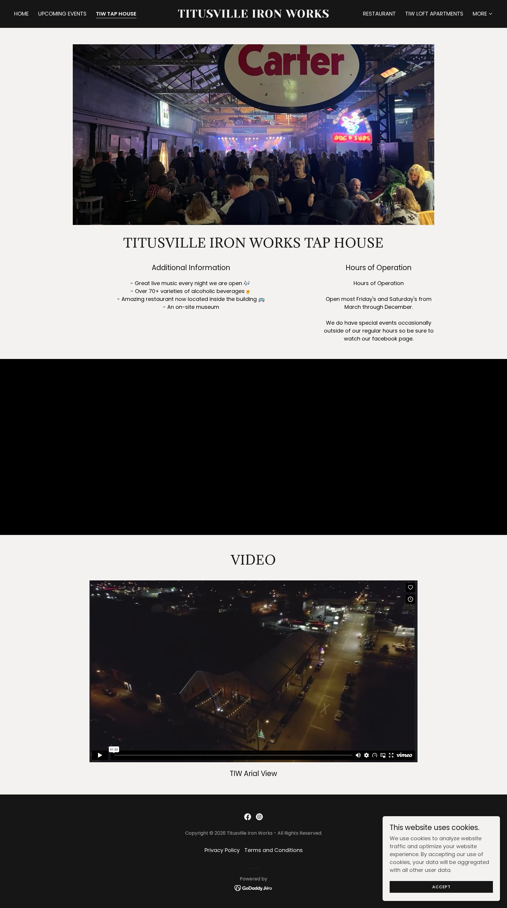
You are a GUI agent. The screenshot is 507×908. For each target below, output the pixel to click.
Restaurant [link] (379, 13)
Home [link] (21, 13)
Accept (441, 887)
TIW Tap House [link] (116, 13)
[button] (483, 13)
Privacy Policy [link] (222, 850)
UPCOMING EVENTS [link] (62, 13)
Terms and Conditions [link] (273, 850)
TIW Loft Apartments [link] (434, 13)
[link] (253, 15)
